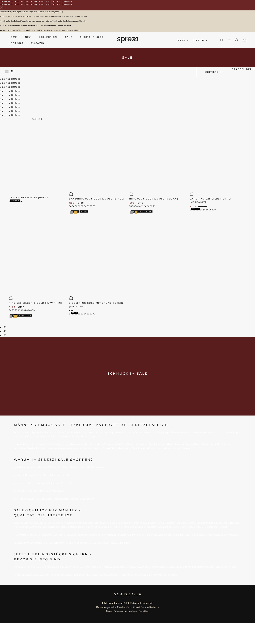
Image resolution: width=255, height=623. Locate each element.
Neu (28, 37)
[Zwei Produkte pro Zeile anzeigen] (6, 71)
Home (13, 37)
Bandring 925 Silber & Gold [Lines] (97, 198)
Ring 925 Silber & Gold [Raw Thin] (35, 303)
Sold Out (37, 119)
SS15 (53, 1)
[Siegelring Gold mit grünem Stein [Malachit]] (97, 256)
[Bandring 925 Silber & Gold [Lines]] (97, 152)
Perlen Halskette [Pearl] (29, 197)
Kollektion (48, 37)
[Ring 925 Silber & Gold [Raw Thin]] (37, 256)
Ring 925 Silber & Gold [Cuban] (153, 198)
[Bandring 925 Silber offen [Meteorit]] (218, 152)
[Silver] (71, 212)
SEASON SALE (6, 1)
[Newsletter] (221, 40)
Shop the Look (91, 37)
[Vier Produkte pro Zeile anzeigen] (12, 71)
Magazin (37, 43)
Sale (68, 37)
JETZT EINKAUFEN (64, 1)
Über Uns (16, 43)
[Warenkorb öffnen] (244, 40)
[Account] (229, 40)
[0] (214, 40)
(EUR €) (180, 40)
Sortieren (213, 72)
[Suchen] (237, 40)
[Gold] (75, 212)
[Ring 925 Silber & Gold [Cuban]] (157, 152)
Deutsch (198, 40)
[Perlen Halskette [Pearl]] (37, 156)
